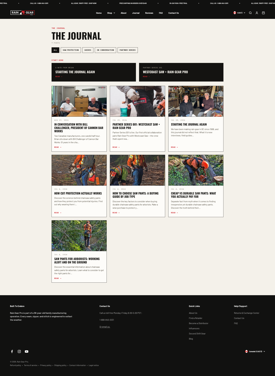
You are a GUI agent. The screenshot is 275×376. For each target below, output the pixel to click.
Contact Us (173, 12)
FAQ (161, 12)
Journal (136, 12)
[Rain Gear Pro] (22, 12)
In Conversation (105, 50)
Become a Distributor (198, 323)
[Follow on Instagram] (19, 351)
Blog (191, 338)
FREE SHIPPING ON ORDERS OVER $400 (127, 3)
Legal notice (94, 365)
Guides (88, 50)
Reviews (149, 12)
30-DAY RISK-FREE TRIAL (173, 3)
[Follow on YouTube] (27, 351)
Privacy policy (45, 365)
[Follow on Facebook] (12, 351)
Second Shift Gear (197, 333)
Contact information (77, 365)
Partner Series (128, 50)
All (55, 50)
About (123, 12)
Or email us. (105, 326)
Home (99, 12)
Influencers (194, 328)
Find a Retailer (195, 318)
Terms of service (30, 365)
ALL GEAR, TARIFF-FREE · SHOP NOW (78, 3)
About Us (193, 313)
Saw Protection (71, 50)
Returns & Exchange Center (246, 313)
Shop (109, 12)
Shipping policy (60, 365)
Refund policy (15, 365)
